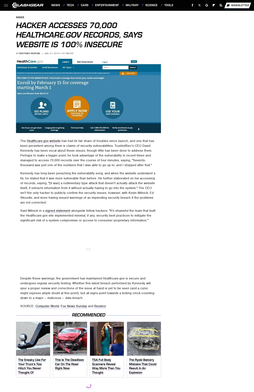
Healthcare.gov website (44, 141)
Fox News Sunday (74, 306)
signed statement (57, 211)
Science (151, 5)
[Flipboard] (214, 5)
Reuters (100, 306)
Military (132, 5)
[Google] (207, 5)
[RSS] (221, 5)
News (55, 5)
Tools (168, 5)
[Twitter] (199, 5)
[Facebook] (192, 5)
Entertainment (107, 5)
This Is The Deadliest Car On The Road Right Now (69, 364)
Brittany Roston (29, 53)
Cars (85, 5)
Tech (70, 5)
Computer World (47, 306)
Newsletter (240, 5)
